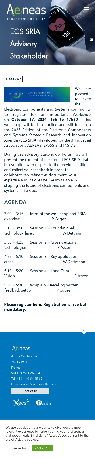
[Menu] (87, 9)
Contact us (30, 391)
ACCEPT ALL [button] (42, 448)
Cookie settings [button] (18, 448)
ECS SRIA (28, 140)
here (37, 304)
